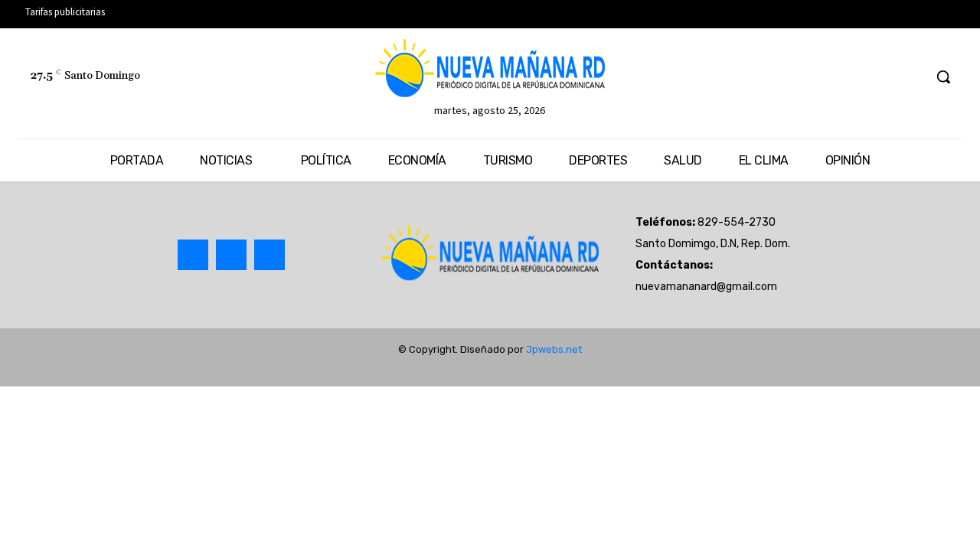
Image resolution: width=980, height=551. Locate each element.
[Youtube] (910, 77)
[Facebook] (853, 77)
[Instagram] (231, 255)
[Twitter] (882, 77)
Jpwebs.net (554, 349)
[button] (943, 76)
